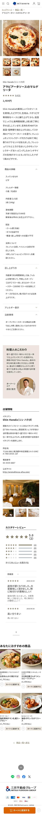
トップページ (7, 10)
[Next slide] (34, 631)
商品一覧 (19, 10)
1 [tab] (16, 632)
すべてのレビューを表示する (17, 562)
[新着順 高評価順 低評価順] (21, 574)
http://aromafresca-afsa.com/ (16, 472)
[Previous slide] (7, 631)
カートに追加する (12, 684)
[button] (8, 513)
